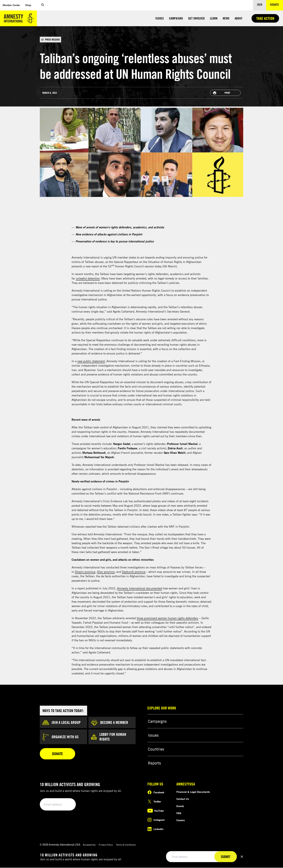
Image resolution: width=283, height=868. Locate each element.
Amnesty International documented (139, 588)
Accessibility (89, 844)
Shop (29, 5)
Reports (154, 763)
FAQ (178, 813)
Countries (156, 749)
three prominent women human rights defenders (167, 618)
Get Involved (196, 18)
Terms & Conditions (126, 844)
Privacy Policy (106, 844)
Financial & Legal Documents (193, 791)
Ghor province (106, 571)
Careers (180, 820)
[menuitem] (11, 5)
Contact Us (182, 799)
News (226, 18)
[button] (42, 5)
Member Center (13, 5)
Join (259, 4)
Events (180, 806)
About (238, 18)
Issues (159, 18)
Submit (68, 804)
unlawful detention (88, 278)
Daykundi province (133, 571)
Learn (213, 18)
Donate (276, 4)
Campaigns (176, 18)
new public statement (91, 361)
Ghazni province (85, 571)
